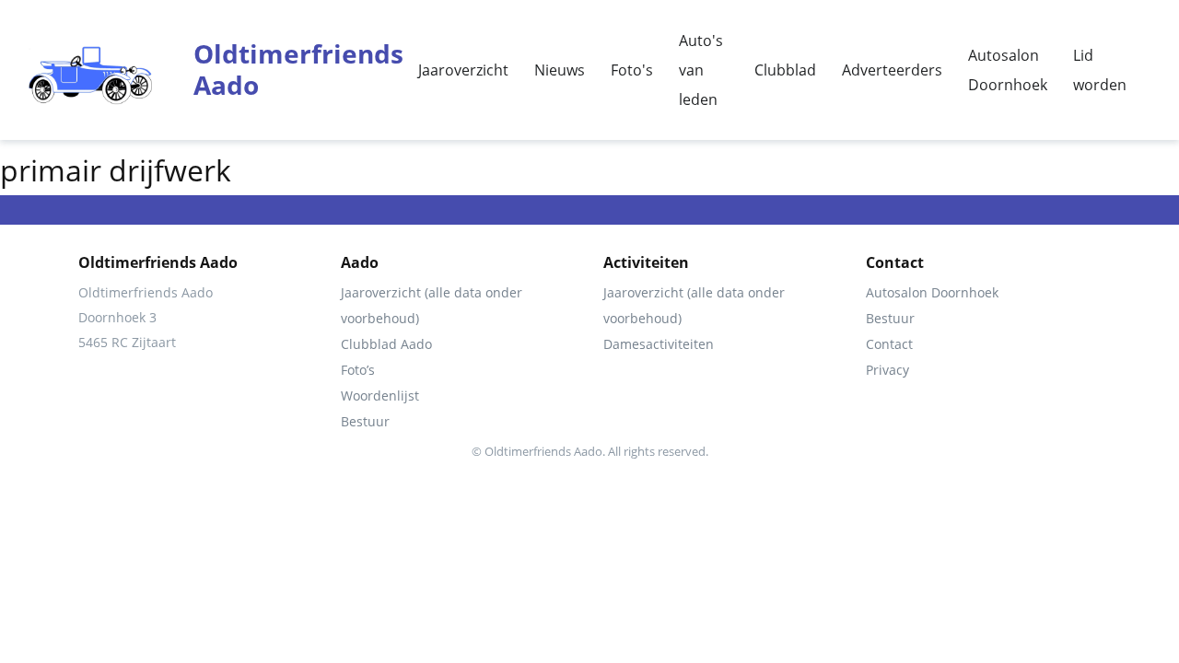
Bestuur (365, 421)
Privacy (887, 369)
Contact (889, 344)
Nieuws (559, 70)
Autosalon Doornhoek (1007, 70)
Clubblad (785, 70)
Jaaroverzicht (463, 70)
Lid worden (1099, 70)
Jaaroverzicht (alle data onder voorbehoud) (431, 305)
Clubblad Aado (386, 344)
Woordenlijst (380, 395)
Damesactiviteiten (658, 344)
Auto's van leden (701, 70)
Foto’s (358, 369)
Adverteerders (892, 70)
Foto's (632, 70)
